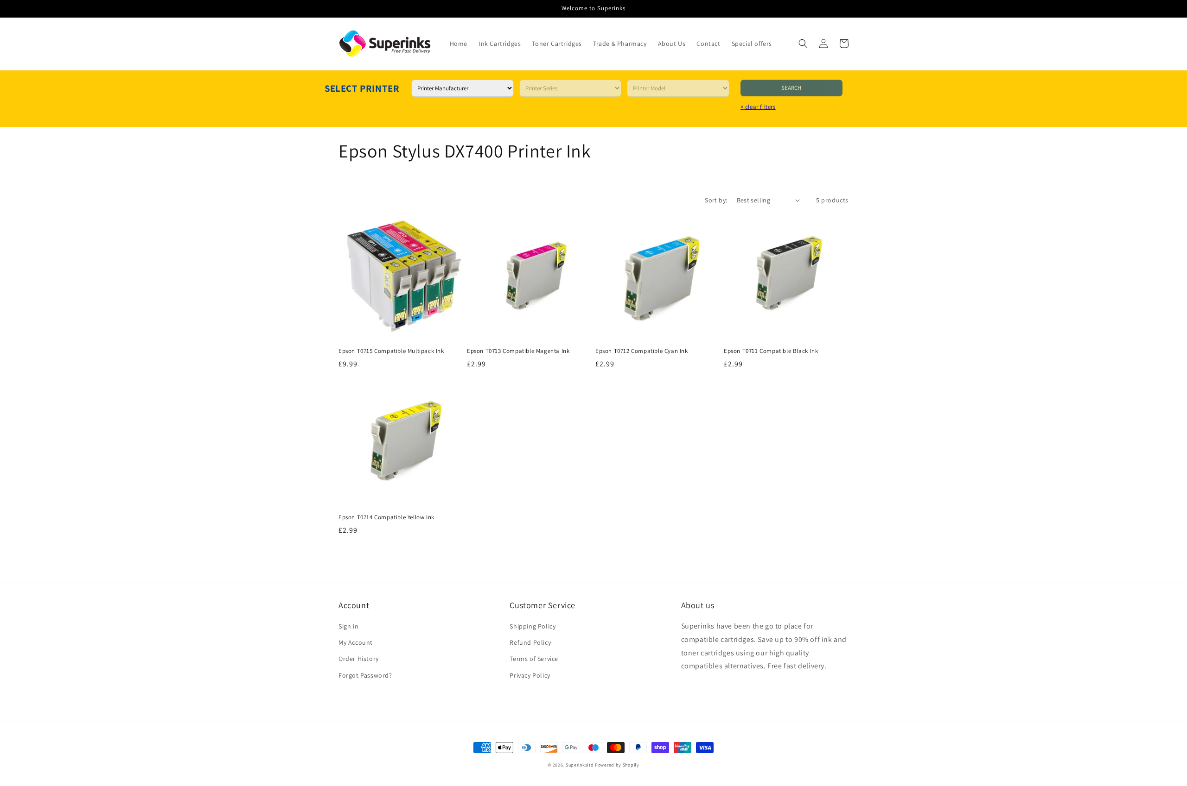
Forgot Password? (365, 675)
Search (791, 88)
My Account (355, 642)
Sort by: (716, 200)
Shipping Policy (532, 626)
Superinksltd (580, 765)
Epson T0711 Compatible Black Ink (771, 351)
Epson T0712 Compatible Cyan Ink (641, 351)
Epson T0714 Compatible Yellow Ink (386, 517)
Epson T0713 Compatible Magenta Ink (518, 351)
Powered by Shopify (617, 765)
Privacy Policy (530, 675)
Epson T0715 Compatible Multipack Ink (391, 351)
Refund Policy (530, 642)
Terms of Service (534, 658)
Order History (358, 658)
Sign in (348, 626)
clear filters (758, 107)
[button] (803, 43)
